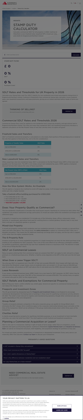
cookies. (6, 418)
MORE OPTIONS (62, 406)
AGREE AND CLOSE (61, 410)
